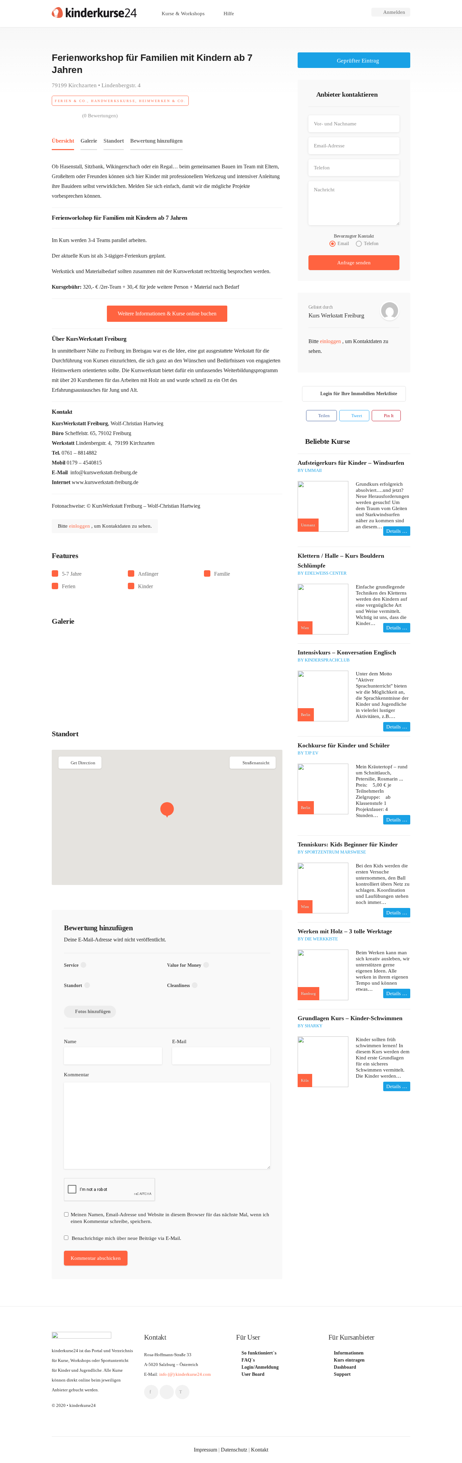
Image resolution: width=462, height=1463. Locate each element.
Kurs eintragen (349, 1360)
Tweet (356, 415)
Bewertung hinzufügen (156, 141)
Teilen (323, 415)
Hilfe (228, 13)
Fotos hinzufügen (93, 1011)
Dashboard (345, 1367)
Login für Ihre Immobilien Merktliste (358, 393)
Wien (305, 628)
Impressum (205, 1450)
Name (70, 1041)
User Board (252, 1374)
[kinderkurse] (94, 12)
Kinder (145, 586)
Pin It (388, 415)
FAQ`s (248, 1360)
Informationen (349, 1353)
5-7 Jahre (72, 574)
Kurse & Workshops (182, 13)
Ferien (68, 586)
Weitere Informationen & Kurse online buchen (167, 313)
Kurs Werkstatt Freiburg (336, 315)
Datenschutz (234, 1450)
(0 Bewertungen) (100, 115)
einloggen (80, 526)
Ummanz (308, 525)
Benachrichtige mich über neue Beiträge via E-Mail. (126, 1238)
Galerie (88, 141)
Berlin (305, 715)
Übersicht (63, 141)
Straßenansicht (256, 762)
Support (342, 1374)
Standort (113, 141)
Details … (396, 531)
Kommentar (76, 1074)
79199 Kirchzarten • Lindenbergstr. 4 (96, 85)
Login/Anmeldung (260, 1367)
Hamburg (308, 993)
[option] (90, 671)
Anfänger (148, 574)
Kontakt (259, 1450)
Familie (222, 574)
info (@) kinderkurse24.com (185, 1374)
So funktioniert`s (258, 1353)
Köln (305, 1080)
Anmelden (393, 12)
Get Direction (83, 762)
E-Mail (179, 1041)
